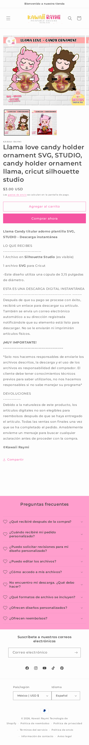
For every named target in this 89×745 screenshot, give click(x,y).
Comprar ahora (44, 218)
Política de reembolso (34, 723)
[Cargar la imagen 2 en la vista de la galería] (44, 122)
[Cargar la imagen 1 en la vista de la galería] (17, 122)
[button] (8, 18)
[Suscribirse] (76, 652)
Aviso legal (65, 736)
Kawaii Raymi (40, 718)
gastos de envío (17, 194)
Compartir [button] (15, 459)
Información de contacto (37, 736)
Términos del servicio (34, 729)
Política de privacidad (67, 723)
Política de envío (62, 729)
